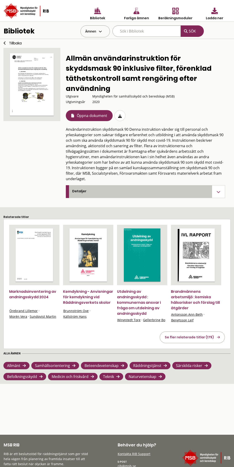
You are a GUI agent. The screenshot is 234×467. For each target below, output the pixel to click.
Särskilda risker (189, 365)
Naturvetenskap (142, 376)
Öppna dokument (92, 115)
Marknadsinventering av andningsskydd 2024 (32, 294)
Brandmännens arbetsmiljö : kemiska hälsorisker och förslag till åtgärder (195, 300)
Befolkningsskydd (22, 376)
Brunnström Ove (76, 311)
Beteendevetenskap (102, 365)
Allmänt (13, 365)
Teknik (108, 376)
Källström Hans (75, 316)
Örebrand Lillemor (23, 311)
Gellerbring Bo (154, 320)
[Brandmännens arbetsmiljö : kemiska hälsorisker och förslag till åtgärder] (196, 255)
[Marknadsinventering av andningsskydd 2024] (34, 255)
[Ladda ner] (119, 115)
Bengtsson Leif (182, 320)
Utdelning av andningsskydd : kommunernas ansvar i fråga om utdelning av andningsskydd (139, 302)
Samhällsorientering (52, 365)
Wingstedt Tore (129, 320)
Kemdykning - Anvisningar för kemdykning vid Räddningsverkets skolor (88, 297)
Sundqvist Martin (43, 316)
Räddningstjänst (147, 365)
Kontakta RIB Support (134, 454)
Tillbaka (15, 43)
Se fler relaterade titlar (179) (189, 337)
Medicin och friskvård (70, 376)
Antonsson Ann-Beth (187, 314)
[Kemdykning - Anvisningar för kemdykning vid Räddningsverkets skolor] (88, 255)
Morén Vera (18, 316)
